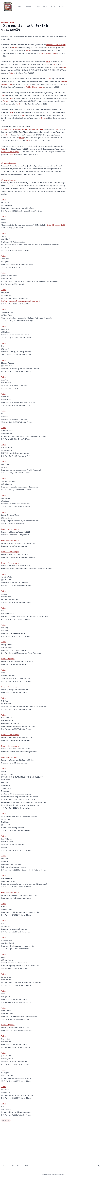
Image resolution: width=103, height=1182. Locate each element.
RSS (26, 1166)
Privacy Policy (16, 1166)
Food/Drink (5, 1120)
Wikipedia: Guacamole (9, 163)
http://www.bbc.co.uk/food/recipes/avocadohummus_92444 (22, 301)
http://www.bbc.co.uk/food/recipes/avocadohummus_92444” (22, 129)
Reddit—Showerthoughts (48, 53)
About (20, 6)
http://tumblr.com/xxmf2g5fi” (55, 45)
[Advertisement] (86, 35)
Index (52, 6)
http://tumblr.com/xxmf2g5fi (55, 225)
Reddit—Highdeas (7, 659)
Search (61, 6)
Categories (41, 6)
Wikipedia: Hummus (8, 180)
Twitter (14, 47)
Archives (29, 6)
